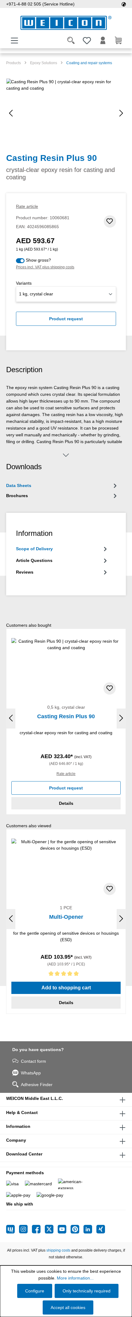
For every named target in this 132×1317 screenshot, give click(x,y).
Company (16, 1140)
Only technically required (87, 1290)
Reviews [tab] (24, 572)
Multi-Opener (66, 917)
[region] (66, 113)
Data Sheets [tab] (18, 485)
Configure (34, 1290)
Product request (66, 318)
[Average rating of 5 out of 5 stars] (66, 975)
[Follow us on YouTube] (64, 1229)
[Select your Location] (124, 4)
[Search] (71, 40)
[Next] (121, 113)
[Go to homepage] (66, 22)
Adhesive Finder (36, 1084)
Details (66, 803)
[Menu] (14, 40)
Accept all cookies (68, 1307)
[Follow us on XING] (100, 1229)
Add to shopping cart (66, 987)
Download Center (24, 1153)
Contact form (33, 1061)
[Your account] (103, 40)
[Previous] (10, 113)
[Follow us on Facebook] (38, 1229)
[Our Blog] (12, 1229)
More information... (75, 1278)
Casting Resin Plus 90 (66, 716)
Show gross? (38, 260)
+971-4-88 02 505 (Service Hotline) (40, 4)
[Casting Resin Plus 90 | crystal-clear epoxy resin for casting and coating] (66, 113)
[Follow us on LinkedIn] (89, 1229)
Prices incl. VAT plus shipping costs (45, 267)
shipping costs (58, 1250)
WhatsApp (31, 1072)
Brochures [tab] (17, 495)
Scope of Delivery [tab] (34, 548)
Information (18, 1126)
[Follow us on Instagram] (25, 1229)
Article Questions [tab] (34, 560)
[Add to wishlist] (110, 221)
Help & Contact (22, 1112)
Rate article (27, 206)
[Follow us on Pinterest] (77, 1229)
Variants (24, 283)
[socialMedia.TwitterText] (51, 1229)
